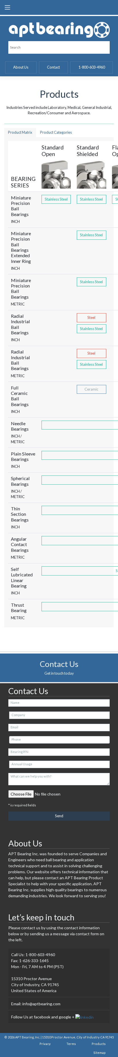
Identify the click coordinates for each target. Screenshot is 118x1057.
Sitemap (99, 1052)
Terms (71, 1044)
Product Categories (56, 132)
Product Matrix (20, 132)
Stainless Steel (56, 199)
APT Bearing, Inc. (27, 1037)
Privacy (45, 1044)
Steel (91, 317)
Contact (53, 67)
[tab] (20, 132)
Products (99, 1044)
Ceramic (91, 389)
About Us (20, 67)
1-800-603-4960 (91, 67)
